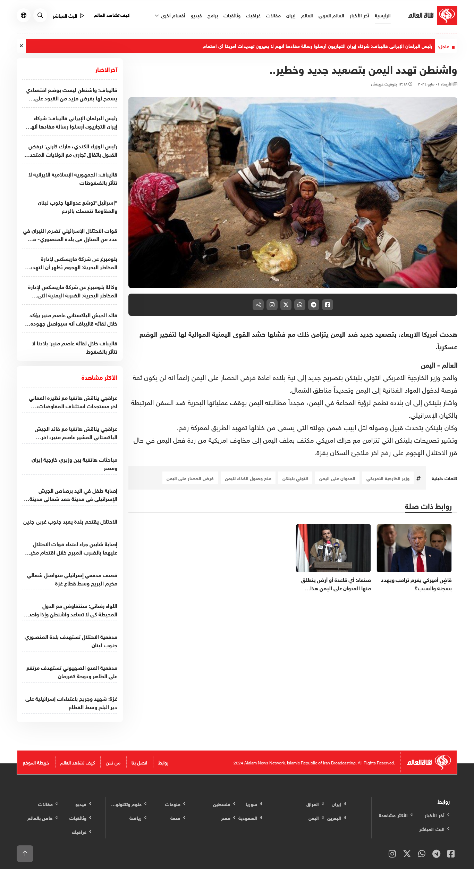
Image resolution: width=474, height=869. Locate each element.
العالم (307, 14)
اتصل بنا (139, 761)
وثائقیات (231, 14)
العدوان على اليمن (337, 477)
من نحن (113, 761)
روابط (163, 761)
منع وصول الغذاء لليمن (248, 477)
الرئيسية (383, 14)
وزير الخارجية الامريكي (387, 477)
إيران (291, 14)
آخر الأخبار (359, 14)
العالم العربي (331, 14)
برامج (213, 14)
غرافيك (253, 14)
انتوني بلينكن (295, 477)
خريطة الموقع (36, 761)
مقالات (273, 14)
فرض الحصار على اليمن (190, 477)
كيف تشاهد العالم (112, 14)
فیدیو (196, 14)
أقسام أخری (172, 14)
